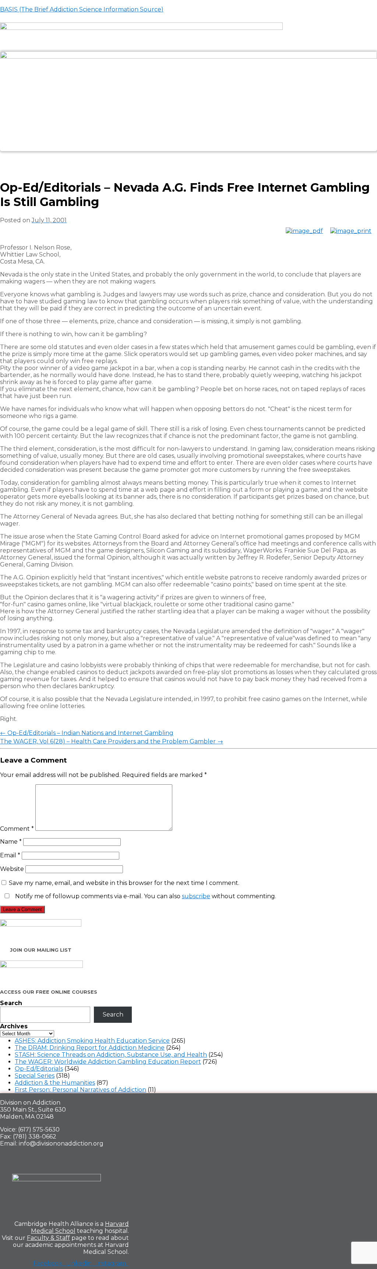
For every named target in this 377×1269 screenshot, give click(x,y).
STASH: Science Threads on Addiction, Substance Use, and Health (111, 1054)
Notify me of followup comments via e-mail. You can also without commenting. (145, 896)
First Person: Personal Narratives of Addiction (80, 1089)
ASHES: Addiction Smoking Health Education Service (92, 1040)
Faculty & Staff (48, 1237)
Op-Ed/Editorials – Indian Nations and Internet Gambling (86, 732)
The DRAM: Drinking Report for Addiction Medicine (90, 1047)
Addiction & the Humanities (55, 1082)
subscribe (196, 896)
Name (11, 841)
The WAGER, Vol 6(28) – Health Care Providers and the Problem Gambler (111, 741)
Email (10, 855)
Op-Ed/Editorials (39, 1068)
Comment (17, 828)
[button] (188, 159)
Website (12, 868)
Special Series (34, 1075)
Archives (14, 1026)
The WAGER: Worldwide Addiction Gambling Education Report (108, 1061)
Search (11, 1003)
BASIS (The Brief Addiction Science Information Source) (81, 9)
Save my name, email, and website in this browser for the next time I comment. (124, 882)
